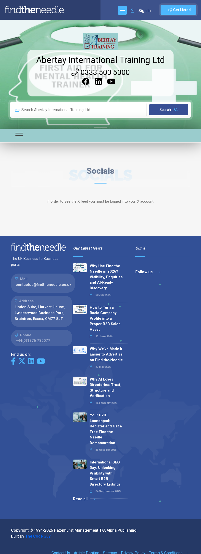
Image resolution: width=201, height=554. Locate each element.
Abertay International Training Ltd (100, 60)
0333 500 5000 (104, 72)
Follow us (144, 272)
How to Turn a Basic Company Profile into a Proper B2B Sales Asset (105, 318)
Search (166, 109)
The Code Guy (37, 536)
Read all (80, 499)
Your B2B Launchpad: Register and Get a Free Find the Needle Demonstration (106, 429)
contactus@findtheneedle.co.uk (43, 284)
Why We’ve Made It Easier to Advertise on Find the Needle (106, 354)
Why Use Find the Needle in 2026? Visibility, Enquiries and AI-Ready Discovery (106, 277)
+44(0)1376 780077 (33, 340)
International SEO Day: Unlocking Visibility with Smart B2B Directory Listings (105, 473)
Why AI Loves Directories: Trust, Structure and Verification (105, 387)
